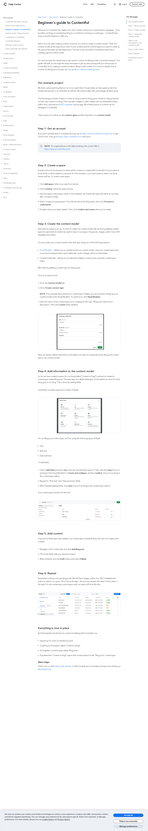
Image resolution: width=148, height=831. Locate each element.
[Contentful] (5, 4)
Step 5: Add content (135, 49)
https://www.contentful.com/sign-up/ (97, 134)
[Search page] (115, 4)
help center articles (63, 666)
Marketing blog (44, 669)
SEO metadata (66, 104)
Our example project (136, 22)
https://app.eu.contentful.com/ (57, 149)
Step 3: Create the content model (135, 35)
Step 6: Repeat (133, 53)
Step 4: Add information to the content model (135, 43)
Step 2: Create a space (136, 30)
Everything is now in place (135, 59)
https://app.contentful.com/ (70, 137)
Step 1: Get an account (136, 26)
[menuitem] (85, 4)
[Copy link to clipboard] (49, 83)
